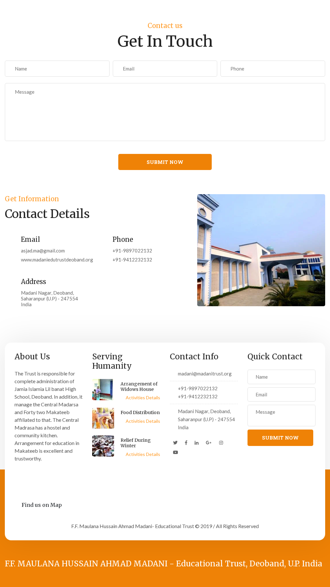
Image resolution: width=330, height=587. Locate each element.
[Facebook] (186, 443)
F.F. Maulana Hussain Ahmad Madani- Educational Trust (132, 526)
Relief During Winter (136, 443)
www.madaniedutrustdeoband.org (52, 259)
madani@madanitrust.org (205, 373)
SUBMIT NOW (165, 162)
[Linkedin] (197, 443)
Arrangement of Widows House (139, 386)
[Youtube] (175, 452)
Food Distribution (140, 412)
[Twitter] (175, 443)
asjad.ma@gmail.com (43, 250)
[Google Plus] (209, 443)
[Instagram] (221, 443)
